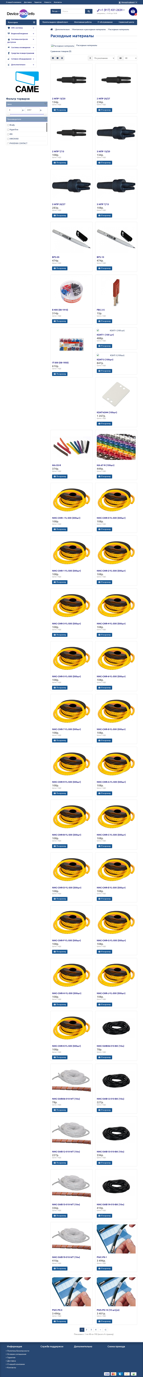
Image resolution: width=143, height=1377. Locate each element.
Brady (12, 125)
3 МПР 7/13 (103, 204)
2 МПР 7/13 (58, 151)
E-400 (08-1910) (60, 309)
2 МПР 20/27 (103, 98)
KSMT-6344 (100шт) (107, 412)
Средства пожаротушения (22, 53)
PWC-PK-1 (102, 1257)
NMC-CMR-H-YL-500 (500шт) (66, 993)
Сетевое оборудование (21, 59)
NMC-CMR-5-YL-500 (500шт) (66, 676)
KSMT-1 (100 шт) (105, 334)
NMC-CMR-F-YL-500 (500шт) (66, 940)
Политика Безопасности (18, 1351)
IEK (11, 134)
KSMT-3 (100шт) (105, 359)
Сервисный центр (126, 22)
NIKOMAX (14, 139)
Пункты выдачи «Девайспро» (55, 22)
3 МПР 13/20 (103, 151)
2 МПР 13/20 (58, 98)
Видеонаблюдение (19, 33)
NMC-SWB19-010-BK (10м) (110, 1204)
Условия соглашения (16, 1354)
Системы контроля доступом (17, 40)
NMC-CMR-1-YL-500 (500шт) (66, 570)
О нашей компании (13, 2)
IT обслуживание (105, 22)
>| (105, 1329)
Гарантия (37, 2)
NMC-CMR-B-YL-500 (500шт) (66, 834)
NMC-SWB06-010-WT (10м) (66, 1099)
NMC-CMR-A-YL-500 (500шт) (111, 782)
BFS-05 (55, 257)
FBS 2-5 (101, 309)
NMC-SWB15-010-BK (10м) (110, 1151)
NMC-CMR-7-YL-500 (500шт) (66, 729)
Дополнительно (18, 65)
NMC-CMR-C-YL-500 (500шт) (111, 834)
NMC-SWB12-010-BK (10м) (110, 1099)
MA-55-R (56, 465)
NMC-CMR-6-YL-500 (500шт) (111, 676)
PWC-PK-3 (57, 1310)
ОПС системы (17, 28)
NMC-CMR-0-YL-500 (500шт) (111, 518)
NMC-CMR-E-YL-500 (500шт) (111, 887)
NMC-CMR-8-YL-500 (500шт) (111, 729)
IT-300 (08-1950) (60, 362)
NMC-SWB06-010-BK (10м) (110, 1046)
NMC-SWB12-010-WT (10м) (66, 1151)
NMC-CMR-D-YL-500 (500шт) (66, 887)
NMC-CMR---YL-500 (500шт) (66, 518)
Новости (47, 2)
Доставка (28, 2)
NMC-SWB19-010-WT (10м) (66, 1257)
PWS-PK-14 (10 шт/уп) (108, 1310)
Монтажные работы (83, 22)
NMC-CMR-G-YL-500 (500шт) (111, 940)
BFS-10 (100, 257)
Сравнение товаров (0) (61, 51)
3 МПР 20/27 (58, 204)
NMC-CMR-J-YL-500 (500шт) (111, 993)
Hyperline (14, 129)
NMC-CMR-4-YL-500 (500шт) (111, 623)
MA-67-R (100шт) (105, 465)
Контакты (58, 2)
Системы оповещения (20, 47)
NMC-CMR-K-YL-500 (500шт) (66, 1046)
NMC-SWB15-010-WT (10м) (66, 1204)
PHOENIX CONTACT (18, 143)
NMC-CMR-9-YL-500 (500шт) (66, 782)
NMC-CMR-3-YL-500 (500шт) (66, 623)
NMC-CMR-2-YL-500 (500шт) (111, 570)
